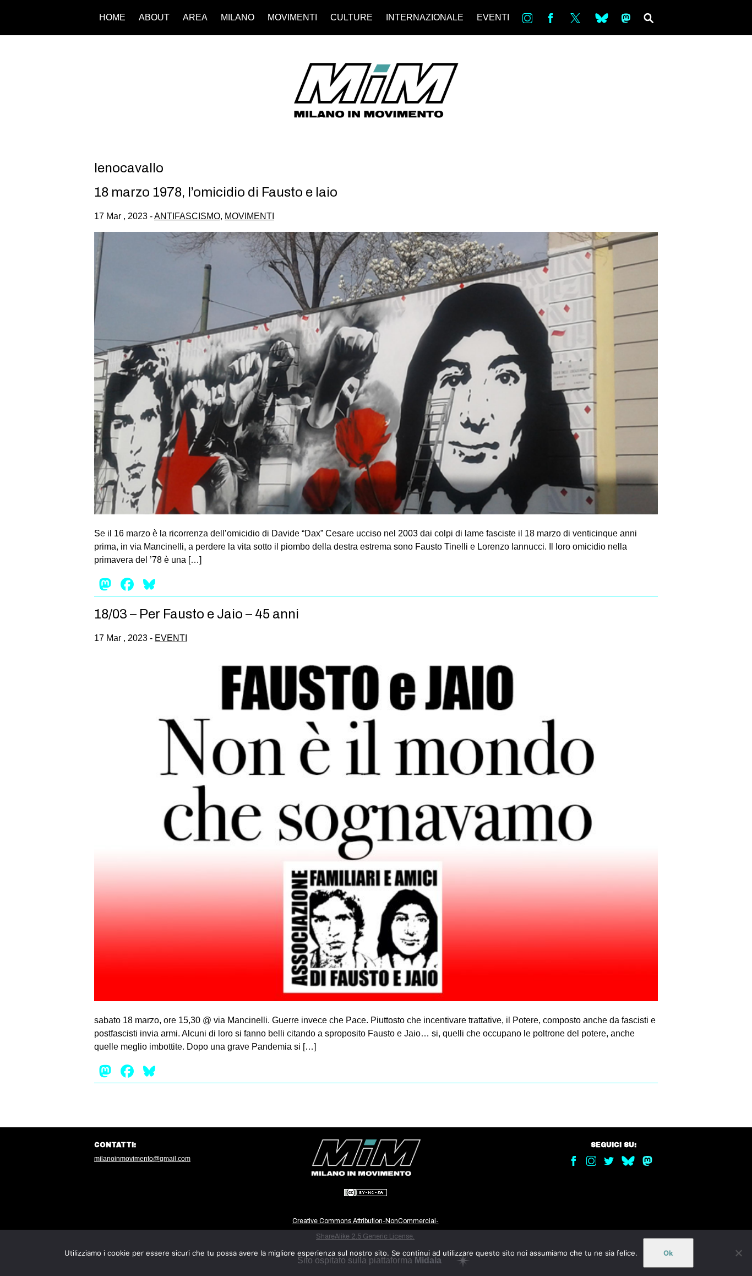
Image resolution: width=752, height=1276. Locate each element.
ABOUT (154, 17)
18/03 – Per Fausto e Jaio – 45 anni (196, 614)
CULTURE (351, 17)
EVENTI (493, 17)
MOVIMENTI (292, 17)
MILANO (237, 17)
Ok (668, 1252)
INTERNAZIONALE (425, 17)
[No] (738, 1252)
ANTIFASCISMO (187, 216)
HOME (112, 17)
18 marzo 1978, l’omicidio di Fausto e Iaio (215, 192)
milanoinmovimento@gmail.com (142, 1159)
